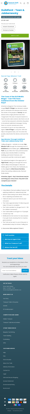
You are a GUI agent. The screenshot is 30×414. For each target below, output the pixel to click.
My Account (6, 388)
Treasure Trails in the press (10, 302)
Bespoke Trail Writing (9, 332)
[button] (20, 3)
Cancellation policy (17, 410)
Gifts (4, 343)
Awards (5, 306)
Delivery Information (9, 367)
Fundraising (6, 339)
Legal (4, 374)
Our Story (5, 298)
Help (4, 352)
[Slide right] (18, 72)
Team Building (7, 335)
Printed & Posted (8, 30)
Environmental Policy (9, 384)
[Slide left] (11, 72)
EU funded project (8, 309)
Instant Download (8, 26)
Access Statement (8, 381)
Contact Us (6, 370)
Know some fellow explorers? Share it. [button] (13, 228)
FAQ (4, 356)
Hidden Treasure (7, 319)
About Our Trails (7, 363)
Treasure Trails (14, 408)
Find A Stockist (7, 359)
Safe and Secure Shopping (10, 377)
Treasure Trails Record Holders (11, 322)
